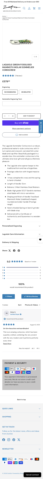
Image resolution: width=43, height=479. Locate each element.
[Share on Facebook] (14, 250)
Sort (20, 305)
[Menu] (39, 8)
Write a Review (32, 297)
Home (4, 16)
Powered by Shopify (18, 473)
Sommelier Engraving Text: (12, 99)
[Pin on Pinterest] (19, 250)
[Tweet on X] (9, 250)
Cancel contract (32, 475)
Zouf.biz (9, 473)
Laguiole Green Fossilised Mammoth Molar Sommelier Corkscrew (18, 18)
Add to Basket (29, 116)
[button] (34, 8)
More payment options (21, 128)
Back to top (21, 400)
